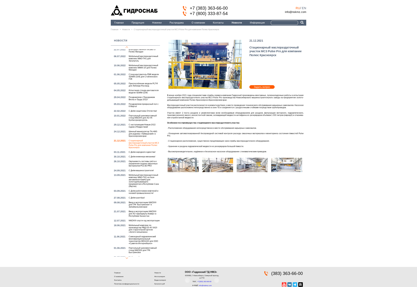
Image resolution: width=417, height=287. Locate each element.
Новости (237, 22)
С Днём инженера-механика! (142, 156)
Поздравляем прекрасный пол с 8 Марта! (143, 105)
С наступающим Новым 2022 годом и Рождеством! (142, 126)
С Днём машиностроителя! (141, 170)
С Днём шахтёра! (137, 198)
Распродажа (177, 22)
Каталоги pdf (159, 284)
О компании (198, 22)
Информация (257, 22)
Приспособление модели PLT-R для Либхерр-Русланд (143, 84)
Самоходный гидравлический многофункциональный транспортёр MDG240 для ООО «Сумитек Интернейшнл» (143, 239)
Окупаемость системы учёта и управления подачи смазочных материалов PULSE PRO (143, 163)
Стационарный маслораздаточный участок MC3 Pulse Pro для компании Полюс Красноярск (144, 144)
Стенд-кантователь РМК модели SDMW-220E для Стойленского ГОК (144, 76)
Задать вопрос (262, 86)
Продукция (138, 22)
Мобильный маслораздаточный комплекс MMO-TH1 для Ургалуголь (143, 58)
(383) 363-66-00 (287, 273)
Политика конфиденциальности (126, 284)
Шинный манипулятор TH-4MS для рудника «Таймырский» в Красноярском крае (143, 133)
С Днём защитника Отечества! (143, 111)
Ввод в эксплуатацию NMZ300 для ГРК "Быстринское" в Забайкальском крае (142, 204)
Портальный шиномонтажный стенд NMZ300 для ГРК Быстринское (143, 250)
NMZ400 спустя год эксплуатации (144, 220)
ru (298, 8)
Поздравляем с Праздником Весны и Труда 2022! (142, 98)
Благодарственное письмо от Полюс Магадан (142, 50)
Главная (119, 22)
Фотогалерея (159, 276)
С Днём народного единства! (142, 152)
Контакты (218, 22)
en (304, 8)
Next (299, 165)
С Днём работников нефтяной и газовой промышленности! (143, 192)
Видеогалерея (160, 280)
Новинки (157, 22)
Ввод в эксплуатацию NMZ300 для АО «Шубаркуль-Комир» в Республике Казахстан (142, 213)
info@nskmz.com (295, 11)
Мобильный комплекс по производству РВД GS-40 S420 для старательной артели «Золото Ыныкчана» (143, 228)
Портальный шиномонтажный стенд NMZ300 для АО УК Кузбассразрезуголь (143, 118)
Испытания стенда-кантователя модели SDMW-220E (144, 91)
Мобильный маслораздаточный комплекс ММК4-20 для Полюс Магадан (143, 67)
